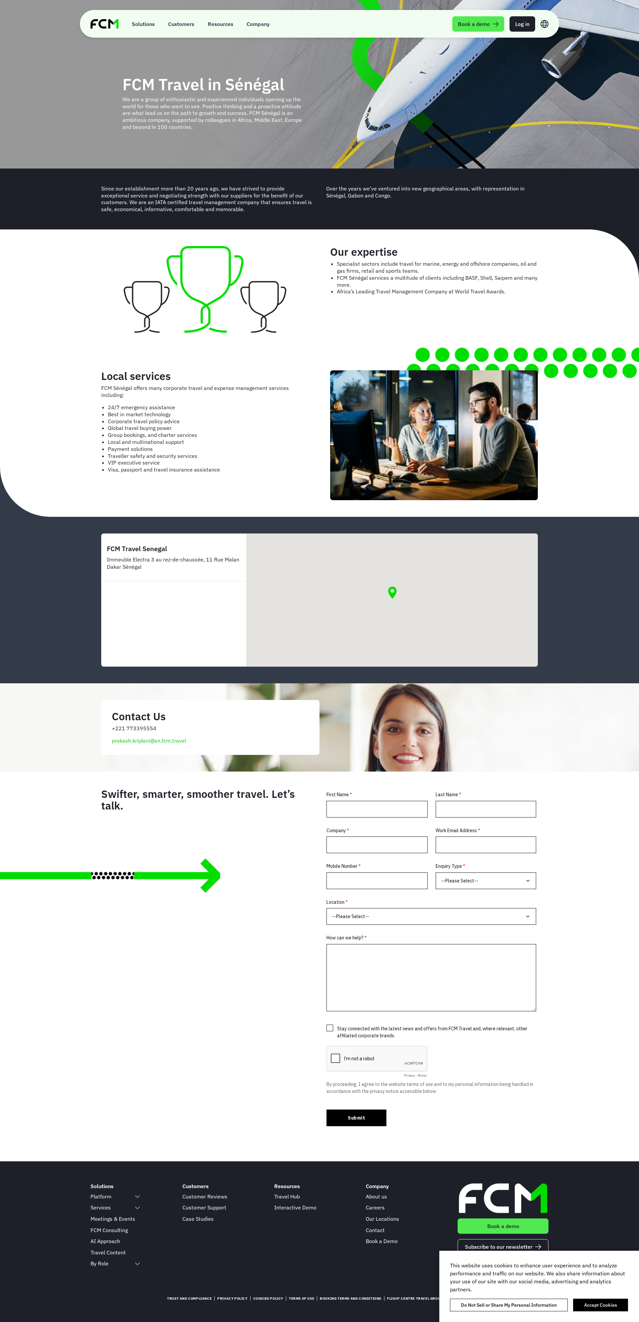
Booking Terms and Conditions (350, 1298)
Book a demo (503, 1226)
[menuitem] (143, 24)
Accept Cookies (600, 1305)
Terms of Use (301, 1298)
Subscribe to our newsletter (498, 1246)
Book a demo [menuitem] (474, 24)
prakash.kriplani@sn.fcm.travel (149, 740)
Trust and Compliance (189, 1298)
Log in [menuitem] (522, 24)
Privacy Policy (232, 1298)
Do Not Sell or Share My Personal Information (509, 1305)
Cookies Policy (268, 1298)
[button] (392, 592)
